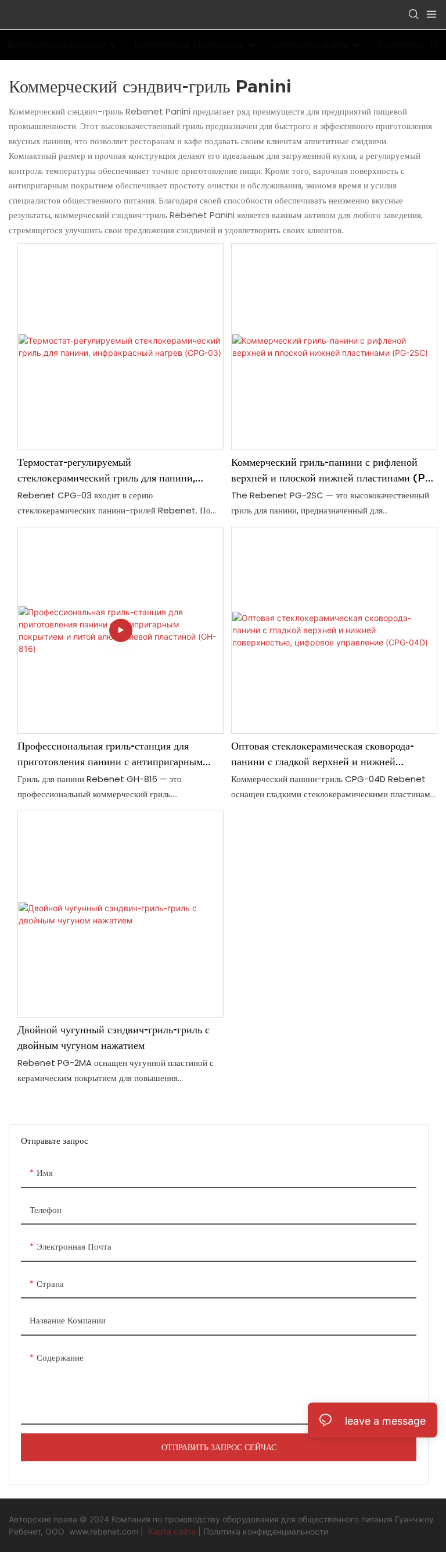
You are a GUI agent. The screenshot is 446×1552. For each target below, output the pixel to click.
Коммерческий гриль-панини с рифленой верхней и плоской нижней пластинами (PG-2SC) (334, 471)
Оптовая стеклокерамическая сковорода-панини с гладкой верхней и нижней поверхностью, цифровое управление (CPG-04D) (332, 754)
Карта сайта (172, 1531)
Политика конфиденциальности (265, 1531)
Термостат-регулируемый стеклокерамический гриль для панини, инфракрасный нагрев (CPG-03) (106, 471)
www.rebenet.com (105, 1531)
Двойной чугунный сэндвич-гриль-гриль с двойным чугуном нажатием (113, 1037)
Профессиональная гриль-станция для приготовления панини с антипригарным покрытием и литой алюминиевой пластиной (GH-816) (119, 754)
